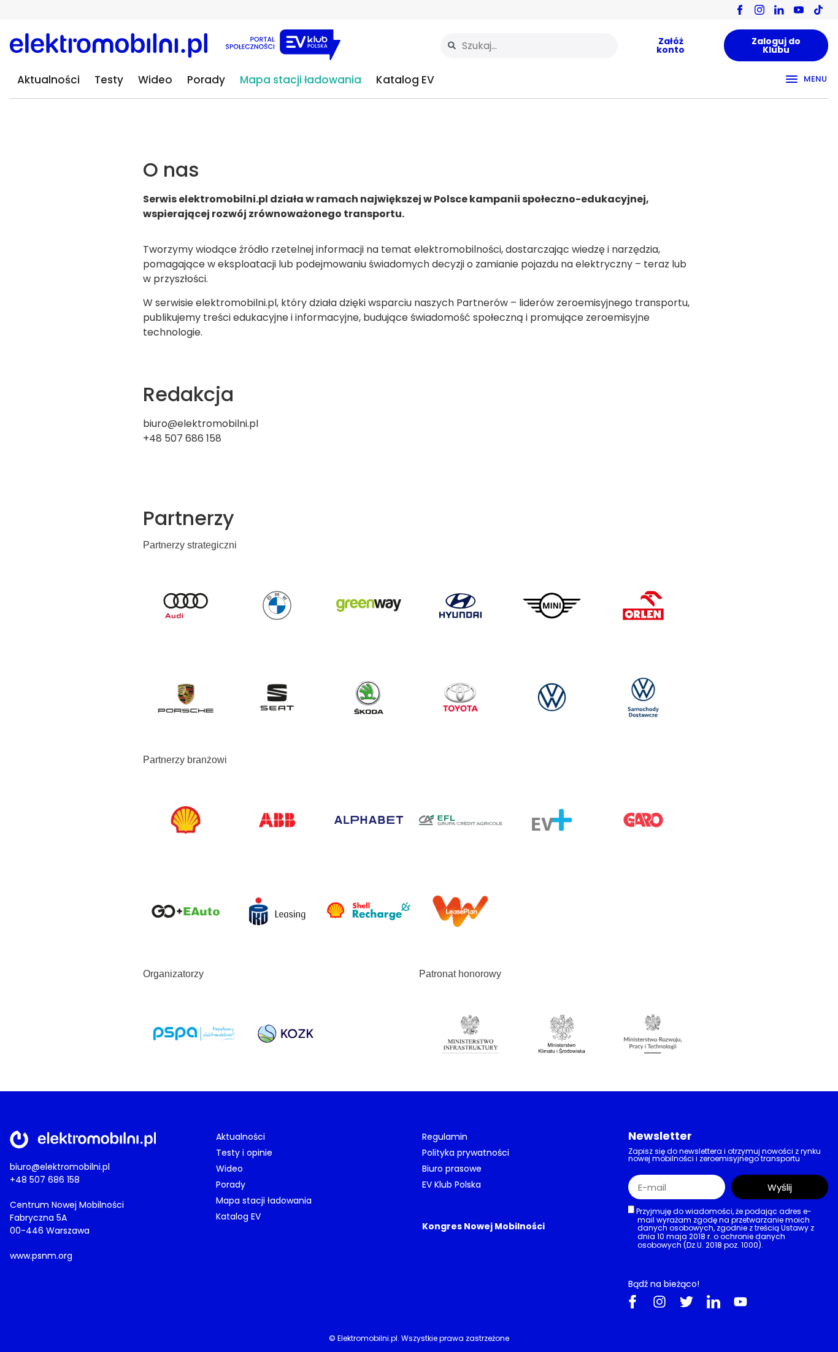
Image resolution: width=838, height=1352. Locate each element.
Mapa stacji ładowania (300, 79)
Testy (108, 79)
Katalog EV (405, 79)
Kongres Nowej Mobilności (483, 1226)
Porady (206, 79)
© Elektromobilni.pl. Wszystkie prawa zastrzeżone (419, 1338)
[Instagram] (659, 1301)
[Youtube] (740, 1301)
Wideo (155, 79)
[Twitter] (686, 1301)
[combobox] (529, 45)
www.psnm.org (41, 1256)
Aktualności (48, 79)
